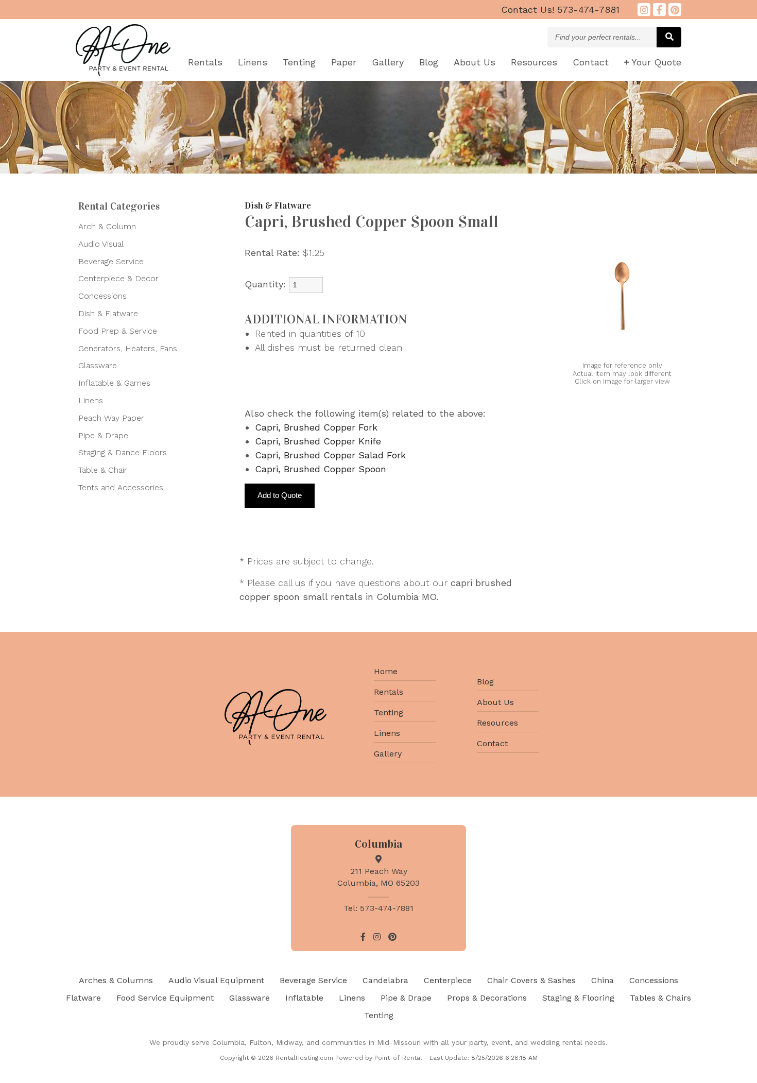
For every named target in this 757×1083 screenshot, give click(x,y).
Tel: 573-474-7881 (378, 908)
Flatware (83, 998)
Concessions (102, 296)
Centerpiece (448, 980)
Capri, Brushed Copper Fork (316, 427)
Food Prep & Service (117, 331)
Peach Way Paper (111, 418)
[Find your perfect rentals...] (669, 37)
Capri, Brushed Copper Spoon (320, 468)
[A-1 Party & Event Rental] (123, 72)
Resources (534, 62)
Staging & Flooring (578, 998)
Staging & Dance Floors (122, 452)
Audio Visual (101, 244)
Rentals (205, 62)
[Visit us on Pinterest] (674, 9)
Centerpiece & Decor (118, 278)
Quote (656, 62)
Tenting (299, 62)
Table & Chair (102, 470)
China (602, 980)
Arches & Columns (116, 980)
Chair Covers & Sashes (531, 980)
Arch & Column (107, 226)
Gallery (388, 62)
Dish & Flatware (108, 313)
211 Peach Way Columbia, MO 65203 (378, 876)
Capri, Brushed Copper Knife (318, 441)
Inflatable (304, 998)
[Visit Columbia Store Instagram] (644, 9)
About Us (495, 702)
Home (386, 671)
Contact (591, 62)
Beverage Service (111, 261)
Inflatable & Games (114, 383)
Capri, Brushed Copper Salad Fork (330, 455)
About (474, 62)
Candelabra (385, 980)
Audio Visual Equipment (216, 980)
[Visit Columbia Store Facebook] (659, 9)
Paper (343, 62)
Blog (428, 62)
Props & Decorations (487, 998)
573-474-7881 (560, 9)
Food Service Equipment (165, 998)
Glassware (97, 365)
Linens (252, 62)
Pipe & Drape (103, 435)
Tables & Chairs (660, 998)
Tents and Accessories (120, 487)
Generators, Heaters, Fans (127, 348)
